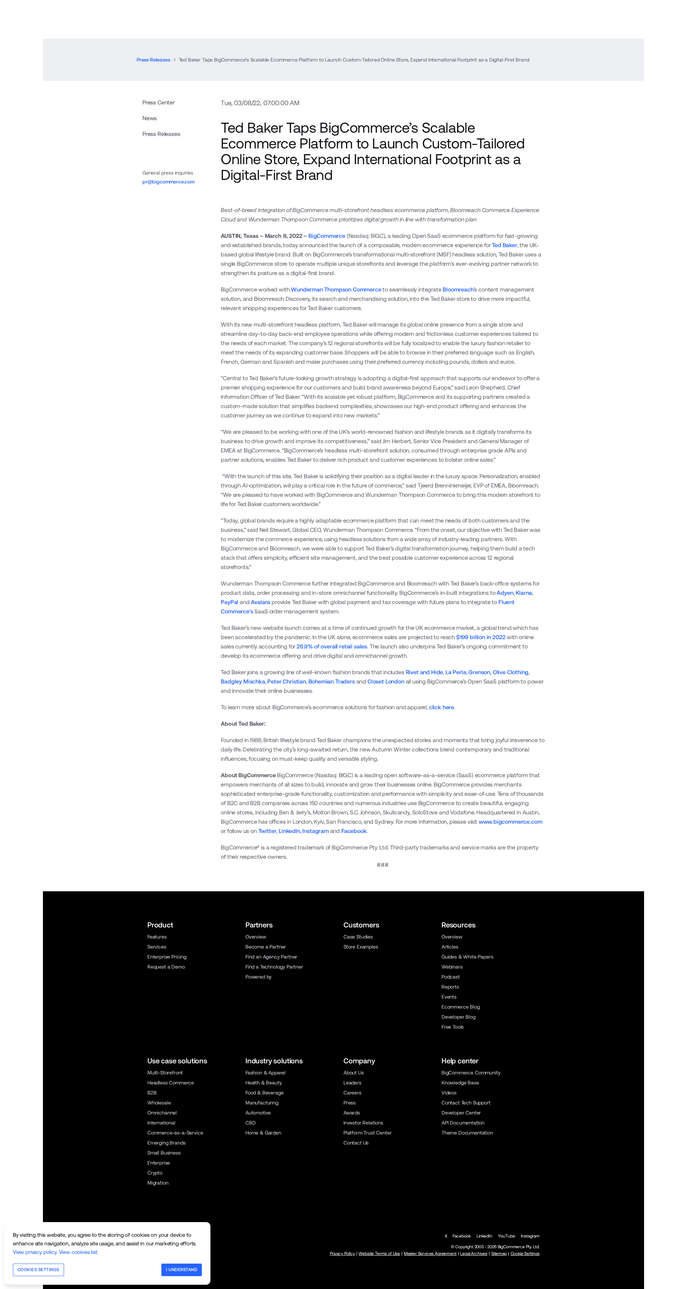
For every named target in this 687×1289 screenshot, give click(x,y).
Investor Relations (363, 1123)
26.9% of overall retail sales (332, 646)
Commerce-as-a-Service (175, 1133)
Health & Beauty (263, 1082)
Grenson (479, 672)
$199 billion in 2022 (481, 637)
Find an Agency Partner (271, 957)
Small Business (164, 1153)
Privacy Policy (342, 1253)
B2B (152, 1093)
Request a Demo (166, 967)
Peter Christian (286, 681)
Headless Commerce (170, 1082)
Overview (255, 937)
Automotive (258, 1113)
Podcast (451, 977)
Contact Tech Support (466, 1103)
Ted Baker (504, 245)
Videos (449, 1093)
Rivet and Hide (424, 672)
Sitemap (499, 1253)
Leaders (352, 1082)
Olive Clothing (511, 672)
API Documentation (463, 1123)
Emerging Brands (166, 1143)
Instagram (315, 831)
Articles (450, 947)
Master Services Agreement (430, 1253)
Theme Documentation (467, 1133)
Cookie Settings (525, 1253)
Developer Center (461, 1113)
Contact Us (356, 1143)
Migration (157, 1183)
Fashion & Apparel (265, 1072)
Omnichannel (162, 1113)
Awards (352, 1113)
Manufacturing (261, 1103)
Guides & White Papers (467, 957)
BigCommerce (326, 235)
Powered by (258, 977)
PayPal (229, 602)
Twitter (267, 831)
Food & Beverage (264, 1093)
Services (156, 947)
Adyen (505, 592)
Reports (450, 987)
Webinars (452, 967)
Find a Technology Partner (274, 967)
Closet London (385, 681)
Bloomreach (458, 289)
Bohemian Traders (331, 681)
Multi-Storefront (165, 1072)
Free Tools (453, 1027)
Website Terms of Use (379, 1253)
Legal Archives (473, 1253)
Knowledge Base (460, 1082)
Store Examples (361, 947)
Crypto (154, 1173)
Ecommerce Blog (461, 1007)
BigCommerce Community (471, 1072)
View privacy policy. (35, 1252)
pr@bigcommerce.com (168, 182)
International (161, 1123)
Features (157, 937)
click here (441, 707)
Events (449, 997)
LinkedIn (289, 831)
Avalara (260, 602)
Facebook (354, 831)
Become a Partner (265, 947)
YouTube (506, 1236)
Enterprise (158, 1163)
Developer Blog (459, 1017)
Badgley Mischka (243, 681)
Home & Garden (263, 1133)
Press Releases (153, 60)
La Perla (455, 672)
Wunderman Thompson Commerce (336, 289)
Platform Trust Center (367, 1133)
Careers (352, 1093)
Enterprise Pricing (166, 957)
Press (350, 1103)
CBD (250, 1123)
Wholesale (159, 1103)
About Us (354, 1072)
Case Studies (358, 937)
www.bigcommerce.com (510, 821)
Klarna (524, 592)
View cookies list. (78, 1252)
